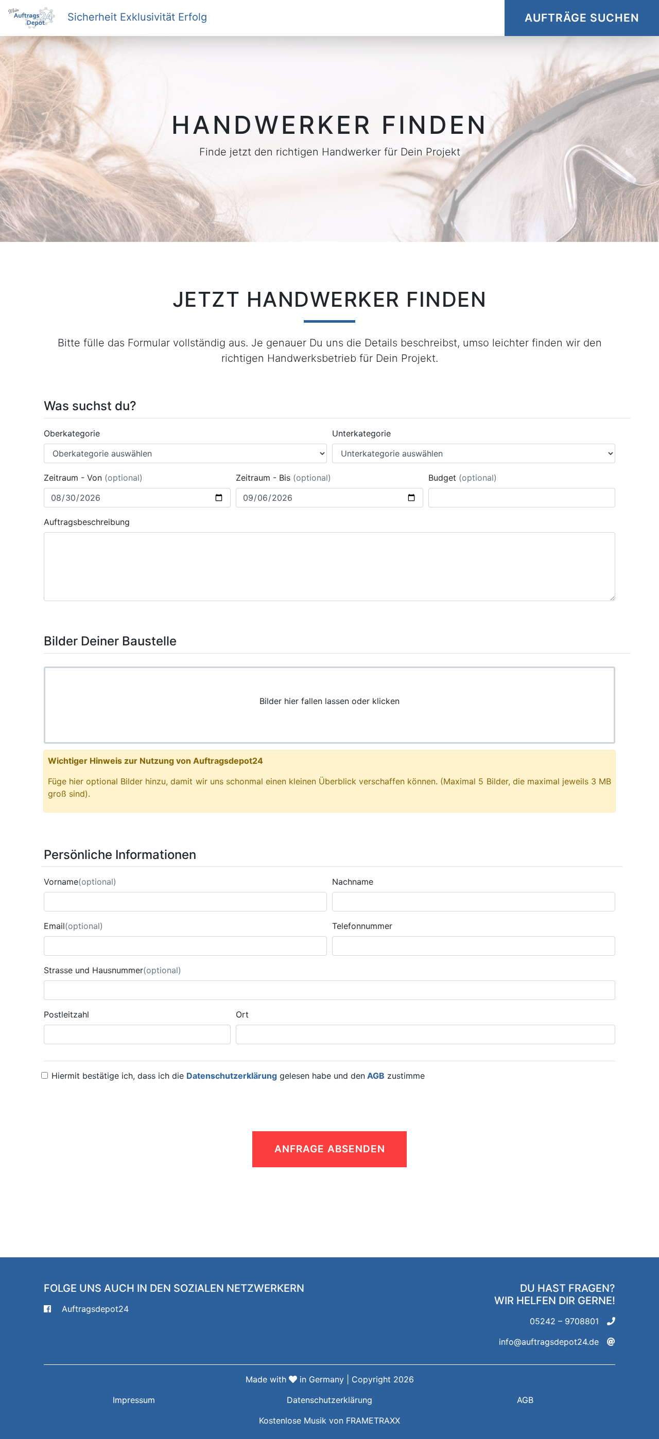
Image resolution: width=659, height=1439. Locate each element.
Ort (242, 1014)
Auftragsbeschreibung (87, 522)
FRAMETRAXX (373, 1420)
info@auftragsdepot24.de (549, 1342)
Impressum (134, 1400)
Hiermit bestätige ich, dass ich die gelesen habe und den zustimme (238, 1076)
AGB (375, 1076)
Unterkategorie (361, 433)
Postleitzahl (66, 1014)
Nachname (352, 881)
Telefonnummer (362, 926)
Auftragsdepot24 (95, 1309)
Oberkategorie (72, 433)
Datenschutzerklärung (231, 1076)
